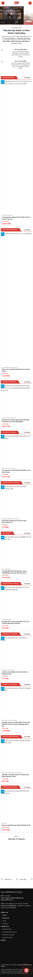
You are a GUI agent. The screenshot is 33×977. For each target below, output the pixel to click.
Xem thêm (27, 77)
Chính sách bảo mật (7, 937)
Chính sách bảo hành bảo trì (9, 932)
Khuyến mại (6, 918)
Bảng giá (5, 915)
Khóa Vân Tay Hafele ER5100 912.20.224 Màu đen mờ (16, 370)
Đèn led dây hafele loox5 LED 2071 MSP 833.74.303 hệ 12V (14, 521)
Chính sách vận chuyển (8, 934)
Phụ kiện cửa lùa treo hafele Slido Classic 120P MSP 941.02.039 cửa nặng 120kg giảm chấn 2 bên (16, 724)
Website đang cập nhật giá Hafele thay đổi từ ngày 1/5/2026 (16, 847)
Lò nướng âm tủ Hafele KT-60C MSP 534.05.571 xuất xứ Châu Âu (16, 218)
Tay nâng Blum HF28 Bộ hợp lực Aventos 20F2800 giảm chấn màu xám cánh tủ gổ (14, 572)
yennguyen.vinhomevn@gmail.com (14, 898)
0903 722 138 (9, 900)
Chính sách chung (7, 929)
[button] (2, 3)
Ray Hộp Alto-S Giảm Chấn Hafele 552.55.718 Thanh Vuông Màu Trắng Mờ (15, 622)
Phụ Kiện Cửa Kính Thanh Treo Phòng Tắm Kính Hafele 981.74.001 (15, 775)
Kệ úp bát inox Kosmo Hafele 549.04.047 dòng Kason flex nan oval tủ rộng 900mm (15, 420)
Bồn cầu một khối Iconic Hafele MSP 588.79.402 (16, 825)
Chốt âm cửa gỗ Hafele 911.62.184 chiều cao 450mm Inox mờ (15, 673)
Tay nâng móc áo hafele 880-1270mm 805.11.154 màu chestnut (16, 471)
